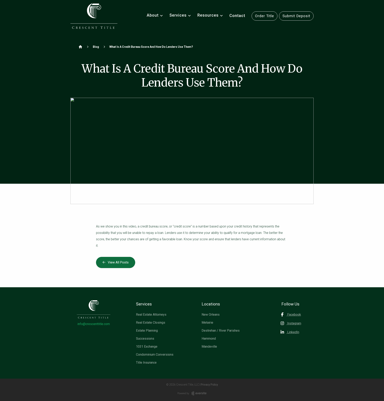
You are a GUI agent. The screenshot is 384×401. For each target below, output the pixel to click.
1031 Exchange (146, 346)
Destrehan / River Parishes (221, 330)
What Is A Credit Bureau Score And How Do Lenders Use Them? (151, 46)
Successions (145, 338)
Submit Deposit (296, 16)
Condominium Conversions (154, 354)
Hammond (209, 338)
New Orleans (211, 314)
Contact (237, 15)
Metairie (207, 322)
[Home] (80, 47)
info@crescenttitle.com (93, 324)
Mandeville (209, 346)
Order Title (264, 16)
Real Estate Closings (150, 322)
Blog (96, 46)
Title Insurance (146, 362)
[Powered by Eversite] (199, 393)
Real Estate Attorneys (151, 314)
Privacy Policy (209, 384)
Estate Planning (147, 330)
